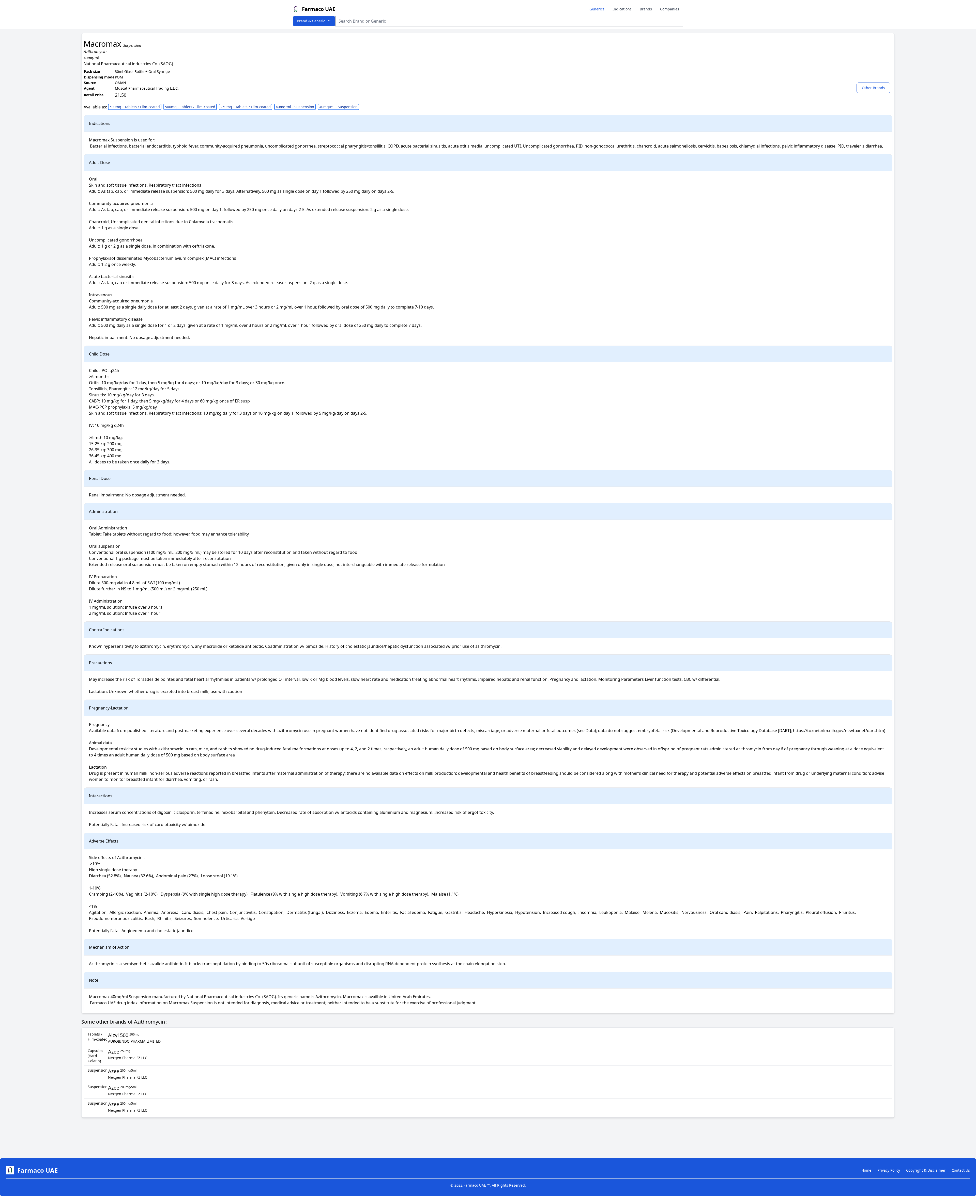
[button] (874, 87)
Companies (669, 9)
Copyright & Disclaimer (926, 1170)
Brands (646, 9)
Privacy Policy (888, 1170)
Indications (622, 9)
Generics (596, 9)
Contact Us (961, 1170)
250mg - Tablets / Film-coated (245, 106)
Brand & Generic (311, 21)
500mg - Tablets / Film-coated (135, 106)
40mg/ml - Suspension (295, 106)
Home (866, 1170)
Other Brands (873, 87)
